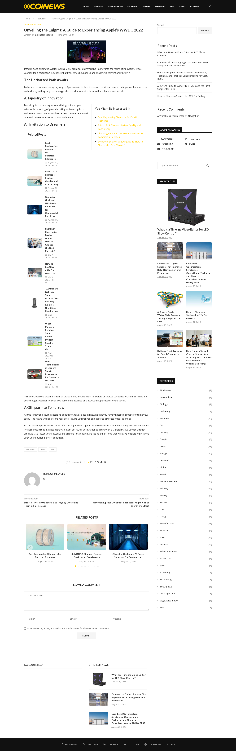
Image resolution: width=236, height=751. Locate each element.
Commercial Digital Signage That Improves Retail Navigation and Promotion (182, 64)
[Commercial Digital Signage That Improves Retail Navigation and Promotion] (170, 251)
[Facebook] (194, 20)
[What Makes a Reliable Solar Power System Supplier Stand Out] (34, 341)
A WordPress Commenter (170, 115)
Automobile (186, 397)
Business (186, 418)
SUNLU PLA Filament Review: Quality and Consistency (51, 178)
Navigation (193, 115)
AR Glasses (186, 390)
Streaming (160, 6)
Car (186, 425)
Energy (146, 6)
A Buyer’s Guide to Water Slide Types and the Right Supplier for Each (169, 317)
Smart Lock (186, 558)
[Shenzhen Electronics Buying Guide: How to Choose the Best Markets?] (34, 243)
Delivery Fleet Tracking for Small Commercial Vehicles (169, 354)
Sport (186, 565)
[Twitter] (198, 20)
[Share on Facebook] (95, 462)
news (42, 449)
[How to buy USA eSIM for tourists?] (34, 273)
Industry (186, 488)
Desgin (186, 439)
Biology (186, 404)
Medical (186, 530)
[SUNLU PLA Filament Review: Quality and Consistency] (34, 181)
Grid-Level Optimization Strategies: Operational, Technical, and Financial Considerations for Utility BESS (182, 75)
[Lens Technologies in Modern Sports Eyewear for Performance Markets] (34, 374)
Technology (186, 579)
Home (86, 6)
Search (160, 25)
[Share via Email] (105, 462)
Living (186, 516)
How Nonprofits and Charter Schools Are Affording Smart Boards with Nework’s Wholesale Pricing (199, 357)
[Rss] (211, 20)
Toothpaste (186, 586)
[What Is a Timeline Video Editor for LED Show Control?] (184, 207)
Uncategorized (186, 593)
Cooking (194, 6)
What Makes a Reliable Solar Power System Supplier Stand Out (49, 336)
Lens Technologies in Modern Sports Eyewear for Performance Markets (52, 371)
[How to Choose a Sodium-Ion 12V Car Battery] (199, 299)
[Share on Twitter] (98, 462)
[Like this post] (91, 462)
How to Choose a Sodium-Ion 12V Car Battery (181, 96)
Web (172, 6)
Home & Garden (115, 6)
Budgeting (132, 6)
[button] (30, 547)
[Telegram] (208, 20)
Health (186, 474)
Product (186, 544)
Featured (98, 6)
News (186, 537)
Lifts (186, 509)
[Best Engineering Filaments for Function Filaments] (34, 154)
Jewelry (186, 495)
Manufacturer (186, 523)
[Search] (210, 6)
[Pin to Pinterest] (101, 462)
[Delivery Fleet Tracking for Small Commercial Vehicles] (170, 338)
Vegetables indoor (186, 600)
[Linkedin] (201, 20)
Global (186, 467)
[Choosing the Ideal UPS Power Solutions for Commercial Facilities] (34, 209)
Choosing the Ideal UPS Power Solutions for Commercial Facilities (51, 206)
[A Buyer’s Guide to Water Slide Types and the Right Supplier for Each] (170, 299)
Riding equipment (186, 551)
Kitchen (186, 502)
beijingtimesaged (44, 34)
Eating (182, 6)
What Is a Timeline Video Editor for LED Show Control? (183, 231)
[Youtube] (204, 20)
